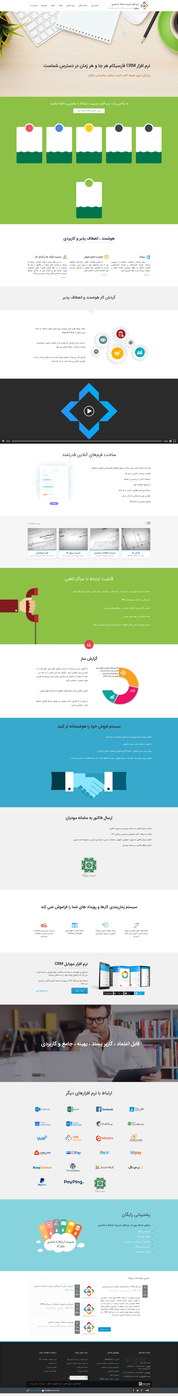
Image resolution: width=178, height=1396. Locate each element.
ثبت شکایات (52, 1363)
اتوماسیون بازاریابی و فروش (110, 1367)
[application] (89, 411)
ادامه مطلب (104, 1329)
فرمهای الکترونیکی (113, 1371)
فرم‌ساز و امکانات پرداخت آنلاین (60, 1322)
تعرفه (61, 5)
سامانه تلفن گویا (82, 1367)
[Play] (3, 441)
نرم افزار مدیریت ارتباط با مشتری (77, 1363)
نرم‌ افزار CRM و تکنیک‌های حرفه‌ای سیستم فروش (121, 1286)
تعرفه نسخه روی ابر (50, 1371)
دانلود (53, 5)
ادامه (146, 274)
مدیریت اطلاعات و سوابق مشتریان (108, 1363)
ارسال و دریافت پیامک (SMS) (109, 1379)
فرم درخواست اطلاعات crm (47, 1359)
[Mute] (170, 441)
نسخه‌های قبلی (42, 991)
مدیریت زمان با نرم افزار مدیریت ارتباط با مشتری (53, 1286)
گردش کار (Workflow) (112, 1359)
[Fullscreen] (174, 441)
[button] (89, 411)
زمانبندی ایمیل (114, 1375)
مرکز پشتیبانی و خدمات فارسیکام (77, 1359)
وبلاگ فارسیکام (83, 1371)
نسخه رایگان (82, 5)
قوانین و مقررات (51, 1367)
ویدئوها (44, 5)
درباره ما (42, 1383)
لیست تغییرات (57, 1383)
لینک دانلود (79, 990)
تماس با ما (34, 5)
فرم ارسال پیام (145, 1362)
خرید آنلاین (70, 5)
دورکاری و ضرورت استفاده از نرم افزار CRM (56, 1304)
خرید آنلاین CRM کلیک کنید (89, 110)
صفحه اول (95, 5)
